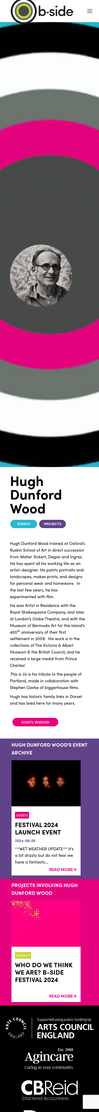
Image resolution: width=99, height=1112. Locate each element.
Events (23, 524)
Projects (52, 524)
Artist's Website (35, 722)
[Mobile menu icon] (89, 11)
